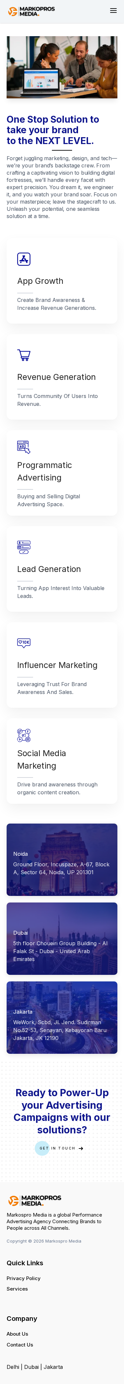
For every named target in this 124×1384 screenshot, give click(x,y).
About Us (17, 1334)
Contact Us (20, 1345)
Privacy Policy (24, 1278)
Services (17, 1289)
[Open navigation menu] (113, 10)
